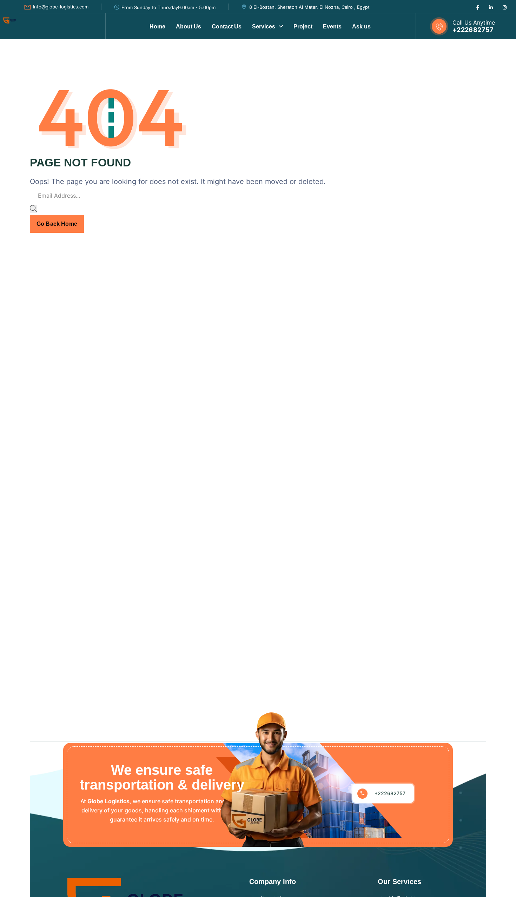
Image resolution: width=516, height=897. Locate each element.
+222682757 (473, 29)
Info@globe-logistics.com (60, 6)
